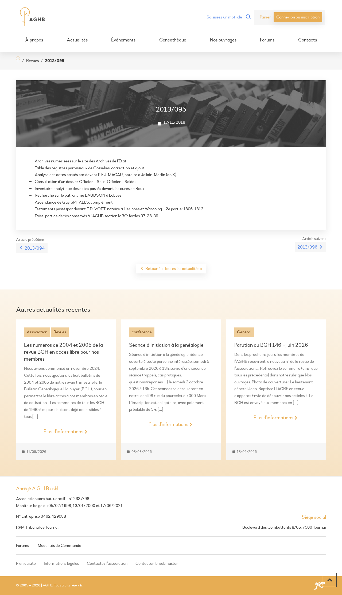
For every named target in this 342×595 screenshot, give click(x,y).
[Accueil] (18, 60)
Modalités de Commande (59, 545)
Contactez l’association (107, 563)
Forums (267, 40)
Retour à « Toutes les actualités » (173, 268)
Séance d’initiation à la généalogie (166, 345)
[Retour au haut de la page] (330, 580)
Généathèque (172, 40)
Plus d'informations (63, 431)
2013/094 (35, 248)
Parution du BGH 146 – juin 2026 (271, 345)
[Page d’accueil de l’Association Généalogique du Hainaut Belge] (32, 17)
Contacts (307, 40)
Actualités (77, 40)
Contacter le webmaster (156, 563)
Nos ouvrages (223, 40)
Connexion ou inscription (298, 17)
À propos (34, 40)
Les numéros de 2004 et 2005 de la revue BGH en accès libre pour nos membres (63, 352)
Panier (265, 17)
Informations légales (61, 563)
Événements (123, 40)
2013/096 (307, 247)
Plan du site (26, 563)
